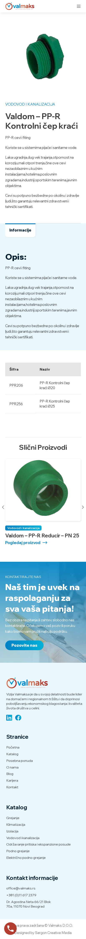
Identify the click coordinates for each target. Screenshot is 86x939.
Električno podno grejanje (26, 858)
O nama (12, 767)
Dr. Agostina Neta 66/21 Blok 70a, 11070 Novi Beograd (28, 904)
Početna (12, 747)
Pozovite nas (24, 645)
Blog (9, 774)
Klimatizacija (15, 824)
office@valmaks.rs (20, 888)
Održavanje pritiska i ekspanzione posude (38, 844)
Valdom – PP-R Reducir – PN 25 (42, 535)
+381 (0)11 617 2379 (21, 895)
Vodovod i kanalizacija (30, 104)
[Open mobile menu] (79, 6)
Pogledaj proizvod (22, 542)
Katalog (12, 754)
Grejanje (12, 818)
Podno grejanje (18, 851)
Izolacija (12, 831)
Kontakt (12, 787)
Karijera (12, 780)
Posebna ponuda (19, 760)
